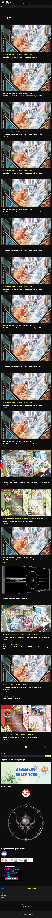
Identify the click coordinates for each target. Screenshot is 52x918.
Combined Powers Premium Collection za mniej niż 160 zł (22, 96)
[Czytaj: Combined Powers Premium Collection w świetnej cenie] (26, 541)
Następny (45, 747)
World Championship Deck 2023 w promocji (18, 521)
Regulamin (3, 895)
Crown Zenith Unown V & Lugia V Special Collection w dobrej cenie (26, 482)
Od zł (11, 860)
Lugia (7, 7)
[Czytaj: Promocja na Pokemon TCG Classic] (26, 579)
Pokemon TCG (21, 54)
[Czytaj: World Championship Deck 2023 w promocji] (26, 502)
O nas (2, 892)
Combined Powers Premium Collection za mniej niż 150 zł (22, 134)
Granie (4, 518)
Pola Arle (20, 859)
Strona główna (26, 905)
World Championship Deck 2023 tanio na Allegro (20, 737)
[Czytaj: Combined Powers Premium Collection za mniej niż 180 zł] (26, 309)
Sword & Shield (35, 480)
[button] (45, 3)
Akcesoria (5, 734)
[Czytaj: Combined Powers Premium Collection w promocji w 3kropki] (26, 193)
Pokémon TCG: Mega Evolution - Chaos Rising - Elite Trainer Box (30, 859)
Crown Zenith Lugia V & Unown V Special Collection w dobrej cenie (26, 637)
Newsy (8, 644)
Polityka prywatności (6, 893)
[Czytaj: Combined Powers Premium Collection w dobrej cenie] (26, 425)
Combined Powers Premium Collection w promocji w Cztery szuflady (23, 688)
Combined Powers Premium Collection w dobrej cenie (21, 444)
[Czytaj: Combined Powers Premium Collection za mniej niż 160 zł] (26, 77)
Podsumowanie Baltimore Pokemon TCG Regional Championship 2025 (25, 648)
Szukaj (48, 756)
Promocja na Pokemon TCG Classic (15, 599)
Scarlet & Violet (28, 54)
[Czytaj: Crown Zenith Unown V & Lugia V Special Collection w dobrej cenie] (26, 463)
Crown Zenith (6, 480)
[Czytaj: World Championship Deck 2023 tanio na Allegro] (26, 718)
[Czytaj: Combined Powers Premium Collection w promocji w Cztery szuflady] (26, 668)
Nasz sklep (32, 888)
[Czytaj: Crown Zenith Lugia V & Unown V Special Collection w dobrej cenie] (26, 618)
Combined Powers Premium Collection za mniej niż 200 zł (22, 366)
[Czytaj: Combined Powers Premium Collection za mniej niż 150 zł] (26, 115)
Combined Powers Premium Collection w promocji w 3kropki (24, 212)
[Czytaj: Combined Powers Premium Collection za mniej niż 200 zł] (26, 347)
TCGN (8, 2)
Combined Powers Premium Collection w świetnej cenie (22, 560)
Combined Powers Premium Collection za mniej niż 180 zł (22, 328)
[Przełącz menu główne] (49, 2)
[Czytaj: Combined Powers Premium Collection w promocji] (26, 38)
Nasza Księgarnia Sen (11, 859)
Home (2, 7)
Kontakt (3, 897)
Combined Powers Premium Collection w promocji (20, 57)
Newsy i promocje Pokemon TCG (10, 54)
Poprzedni (6, 747)
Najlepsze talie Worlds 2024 (12, 699)
